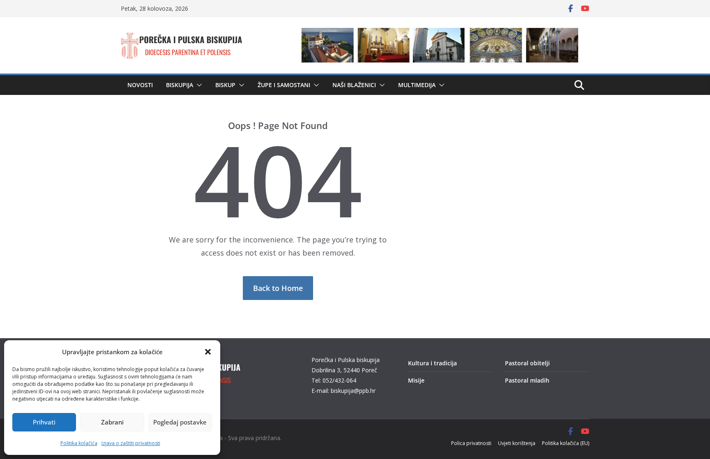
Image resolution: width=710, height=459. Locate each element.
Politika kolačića (78, 443)
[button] (208, 352)
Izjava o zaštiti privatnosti (130, 443)
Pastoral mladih (527, 380)
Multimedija (417, 85)
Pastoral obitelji (527, 363)
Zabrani (112, 422)
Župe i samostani (284, 85)
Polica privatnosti (471, 443)
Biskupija (179, 85)
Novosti (140, 85)
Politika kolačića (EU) (565, 443)
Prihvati (44, 422)
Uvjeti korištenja (516, 443)
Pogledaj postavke (180, 422)
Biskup (225, 85)
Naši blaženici (354, 85)
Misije (416, 380)
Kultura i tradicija (432, 363)
